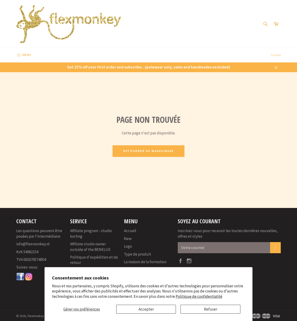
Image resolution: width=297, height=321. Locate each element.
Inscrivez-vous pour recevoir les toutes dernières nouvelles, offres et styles (228, 233)
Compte (276, 55)
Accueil (130, 230)
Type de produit (137, 254)
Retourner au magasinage (148, 151)
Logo (128, 246)
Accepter (146, 309)
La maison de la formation (145, 261)
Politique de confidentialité (199, 296)
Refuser (210, 309)
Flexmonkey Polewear (42, 316)
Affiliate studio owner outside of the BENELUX (90, 246)
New (128, 238)
